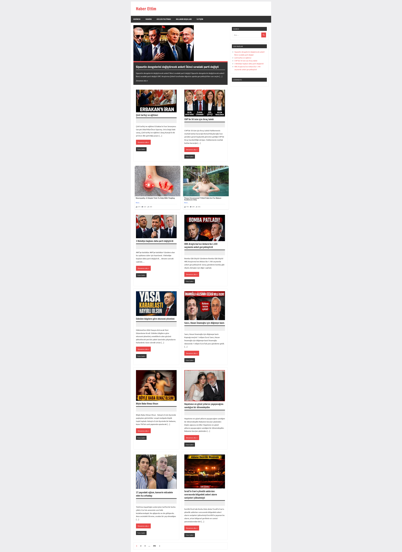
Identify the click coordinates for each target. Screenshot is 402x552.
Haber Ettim (146, 9)
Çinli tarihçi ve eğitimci (147, 115)
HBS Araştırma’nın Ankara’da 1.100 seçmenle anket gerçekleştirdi (200, 245)
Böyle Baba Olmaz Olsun (147, 403)
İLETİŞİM (200, 19)
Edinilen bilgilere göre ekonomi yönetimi (155, 318)
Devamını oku (141, 80)
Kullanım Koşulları (184, 19)
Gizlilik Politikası (164, 19)
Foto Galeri (141, 149)
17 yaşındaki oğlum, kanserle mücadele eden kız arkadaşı (154, 494)
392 (154, 546)
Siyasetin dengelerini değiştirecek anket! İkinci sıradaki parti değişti (177, 67)
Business (136, 19)
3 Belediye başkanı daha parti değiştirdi (154, 241)
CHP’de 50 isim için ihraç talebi (199, 119)
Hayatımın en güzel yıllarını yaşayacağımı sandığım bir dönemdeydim (203, 405)
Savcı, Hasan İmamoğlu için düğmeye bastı (204, 322)
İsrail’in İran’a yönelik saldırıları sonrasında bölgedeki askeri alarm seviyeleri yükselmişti (200, 494)
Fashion (149, 19)
